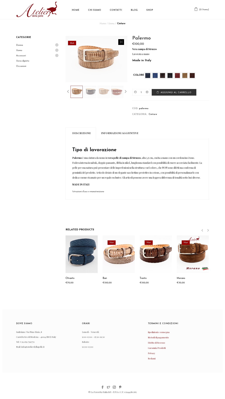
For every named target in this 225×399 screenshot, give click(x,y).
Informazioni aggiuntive (120, 133)
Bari (105, 278)
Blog (134, 10)
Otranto (70, 278)
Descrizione (81, 133)
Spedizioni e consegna (158, 332)
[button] (201, 9)
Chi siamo (94, 10)
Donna (19, 45)
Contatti (116, 10)
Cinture (121, 23)
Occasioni (21, 66)
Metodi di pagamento (158, 337)
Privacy (151, 353)
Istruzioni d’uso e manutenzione (88, 191)
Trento (143, 278)
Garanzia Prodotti (157, 348)
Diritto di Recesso (156, 342)
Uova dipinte (22, 61)
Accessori (21, 55)
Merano (181, 278)
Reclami (151, 358)
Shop (149, 10)
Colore (138, 75)
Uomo (111, 23)
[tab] (81, 133)
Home (75, 10)
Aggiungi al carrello (176, 92)
